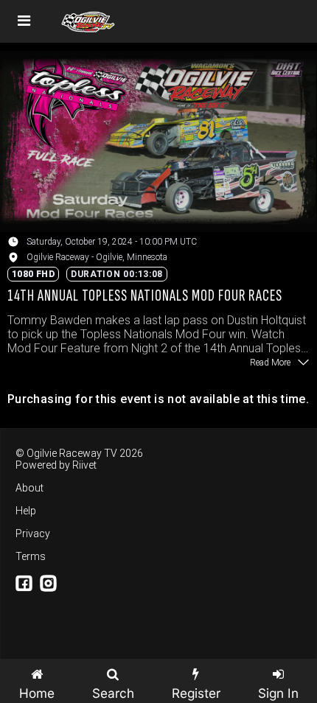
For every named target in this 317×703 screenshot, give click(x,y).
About (29, 488)
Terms (30, 556)
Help (25, 511)
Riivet (84, 465)
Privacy (32, 533)
